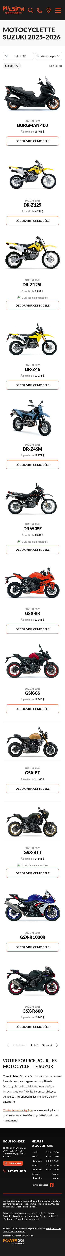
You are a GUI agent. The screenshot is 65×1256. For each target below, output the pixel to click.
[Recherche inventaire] (30, 10)
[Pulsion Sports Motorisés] (13, 10)
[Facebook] (51, 1185)
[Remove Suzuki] (16, 66)
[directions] (48, 10)
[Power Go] (32, 1241)
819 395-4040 (17, 1170)
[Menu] (58, 10)
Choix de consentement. (27, 1219)
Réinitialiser (55, 65)
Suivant (47, 1045)
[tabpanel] (45, 1165)
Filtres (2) (21, 56)
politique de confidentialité (28, 1216)
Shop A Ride (27, 1235)
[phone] (39, 10)
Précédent (20, 1045)
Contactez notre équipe (17, 1110)
